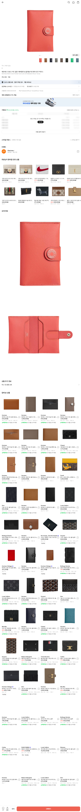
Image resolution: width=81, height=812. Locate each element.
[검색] (69, 2)
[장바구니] (78, 2)
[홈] (73, 2)
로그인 (40, 122)
